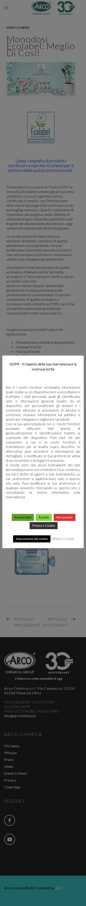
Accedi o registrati (43, 692)
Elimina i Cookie (62, 538)
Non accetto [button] (64, 517)
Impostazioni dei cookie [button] (32, 539)
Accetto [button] (44, 517)
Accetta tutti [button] (22, 517)
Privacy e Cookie (43, 525)
